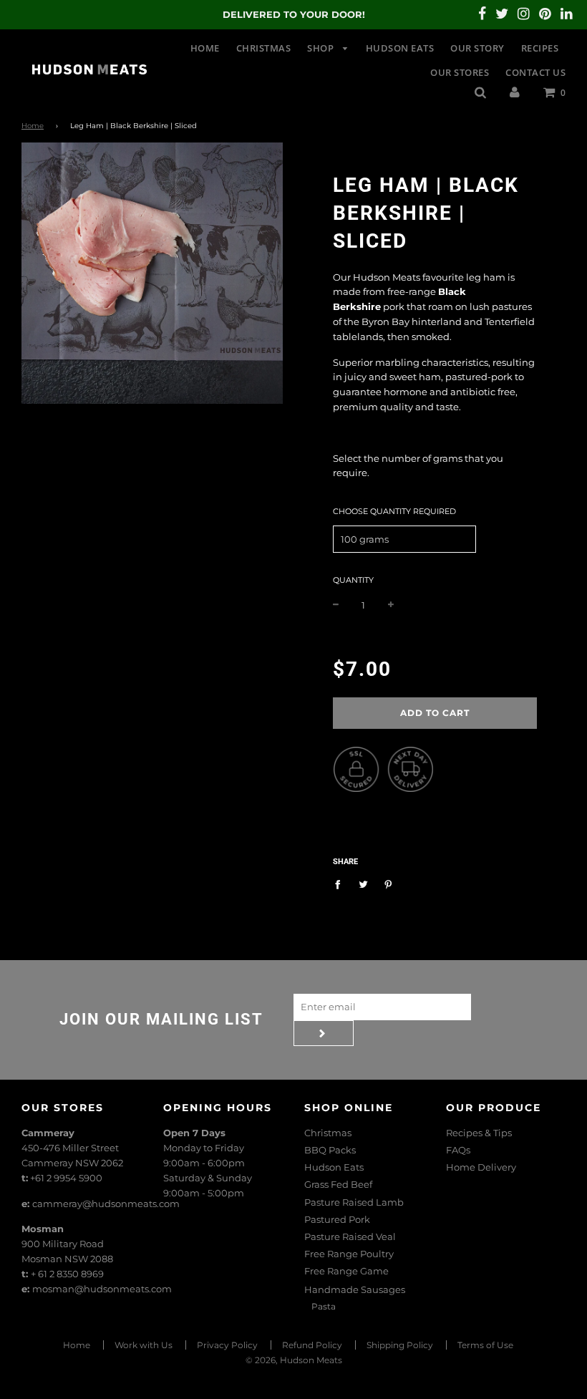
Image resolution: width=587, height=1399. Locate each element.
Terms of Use (485, 1345)
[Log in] (515, 91)
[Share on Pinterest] (388, 883)
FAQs (458, 1150)
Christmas (263, 48)
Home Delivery (481, 1167)
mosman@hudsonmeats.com (102, 1288)
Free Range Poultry (349, 1253)
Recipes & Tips (479, 1132)
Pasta (323, 1306)
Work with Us (144, 1345)
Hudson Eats (400, 48)
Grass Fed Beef (338, 1184)
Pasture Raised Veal (350, 1236)
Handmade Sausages (354, 1289)
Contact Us (535, 72)
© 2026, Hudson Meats (294, 1360)
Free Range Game (346, 1271)
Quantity (353, 580)
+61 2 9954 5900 (66, 1177)
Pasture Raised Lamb (354, 1202)
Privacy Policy (227, 1345)
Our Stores (459, 72)
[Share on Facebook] (341, 883)
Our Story (477, 48)
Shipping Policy (400, 1345)
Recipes (540, 48)
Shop (321, 48)
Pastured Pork (337, 1219)
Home (205, 48)
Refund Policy (312, 1345)
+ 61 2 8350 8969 (67, 1273)
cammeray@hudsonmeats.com (106, 1203)
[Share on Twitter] (363, 883)
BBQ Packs (330, 1150)
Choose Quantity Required (394, 511)
